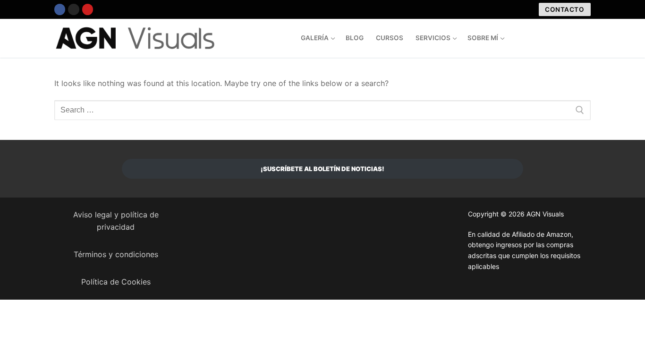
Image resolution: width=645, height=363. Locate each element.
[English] (567, 37)
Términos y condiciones (116, 254)
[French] (577, 37)
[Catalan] (548, 37)
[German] (586, 37)
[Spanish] (558, 37)
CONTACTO (564, 9)
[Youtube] (87, 9)
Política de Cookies (116, 281)
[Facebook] (59, 9)
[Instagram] (73, 9)
